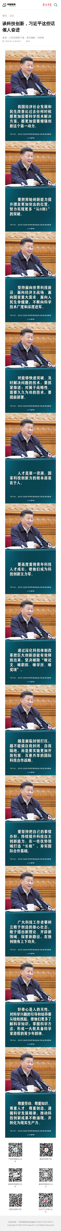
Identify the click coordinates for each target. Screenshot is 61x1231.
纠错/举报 (12, 1222)
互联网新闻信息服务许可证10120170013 (35, 1222)
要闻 (4, 15)
